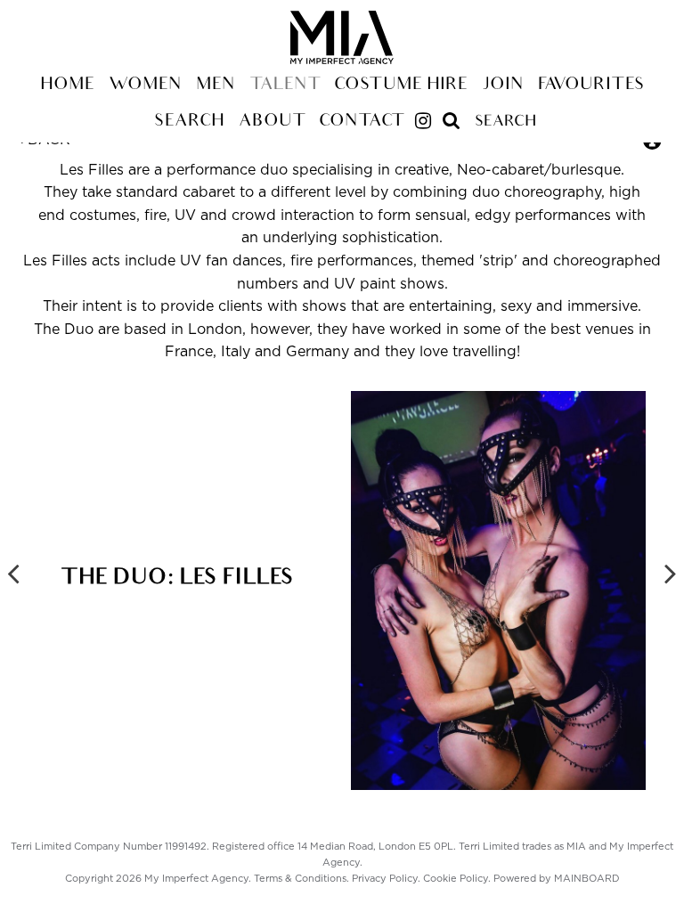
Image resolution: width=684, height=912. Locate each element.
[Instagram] (423, 123)
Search (189, 122)
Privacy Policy (385, 879)
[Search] (452, 113)
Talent (284, 85)
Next (671, 572)
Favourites (591, 85)
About (272, 122)
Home (67, 85)
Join (503, 85)
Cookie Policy (455, 879)
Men (215, 85)
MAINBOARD (587, 879)
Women (145, 85)
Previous (13, 572)
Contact (361, 122)
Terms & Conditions (300, 879)
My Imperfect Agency (342, 37)
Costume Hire (401, 85)
